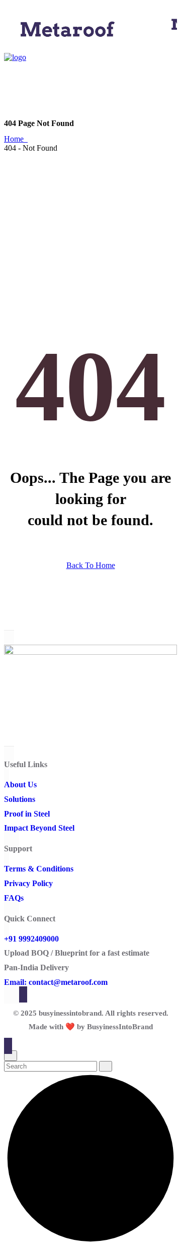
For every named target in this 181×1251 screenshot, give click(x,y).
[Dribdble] (7, 743)
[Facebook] (7, 715)
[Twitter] (7, 729)
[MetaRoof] (67, 43)
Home (16, 139)
